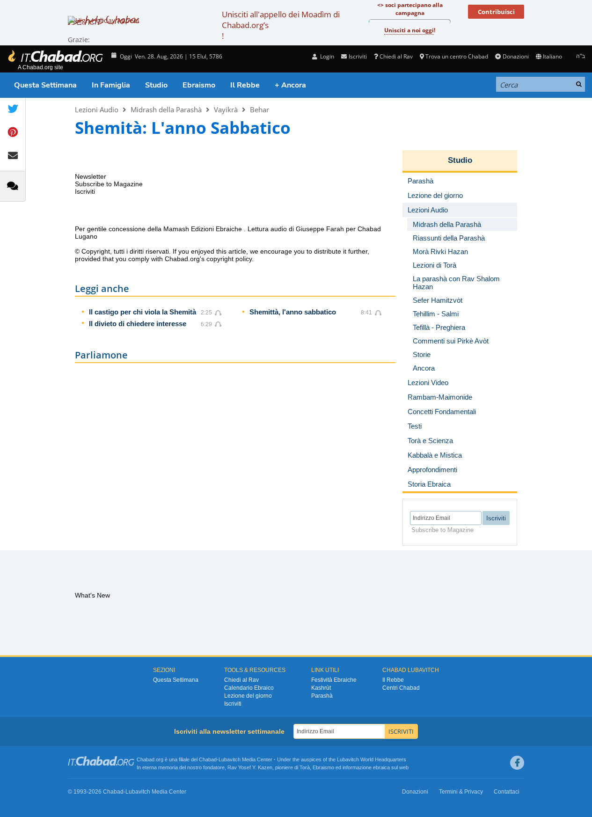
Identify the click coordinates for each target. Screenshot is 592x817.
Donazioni (515, 56)
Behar (259, 109)
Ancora (424, 368)
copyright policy (229, 259)
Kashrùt (321, 688)
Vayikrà (226, 109)
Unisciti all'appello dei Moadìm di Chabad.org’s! (281, 25)
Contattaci (506, 791)
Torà (305, 767)
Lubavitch (230, 759)
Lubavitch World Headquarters (371, 759)
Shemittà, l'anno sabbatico (292, 312)
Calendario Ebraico (249, 688)
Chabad (208, 759)
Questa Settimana (45, 85)
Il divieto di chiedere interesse (137, 324)
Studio (156, 85)
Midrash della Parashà (166, 109)
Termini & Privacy (461, 791)
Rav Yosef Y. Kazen (249, 767)
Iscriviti (232, 703)
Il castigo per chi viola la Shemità (142, 312)
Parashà (322, 696)
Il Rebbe (245, 85)
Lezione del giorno (248, 696)
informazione (357, 767)
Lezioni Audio (96, 109)
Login (326, 56)
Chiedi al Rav (396, 56)
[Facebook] (517, 763)
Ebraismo (199, 85)
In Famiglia (111, 85)
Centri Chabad (401, 688)
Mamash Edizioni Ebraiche (203, 229)
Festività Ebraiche (334, 680)
